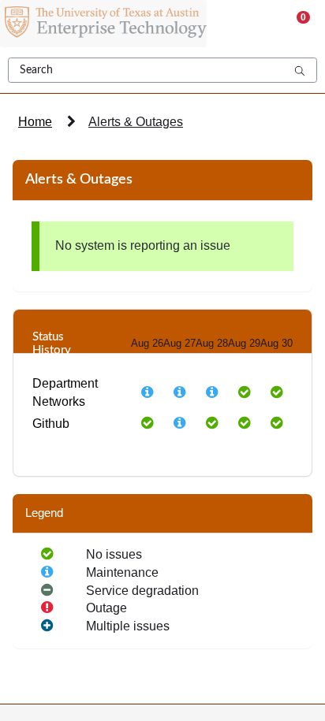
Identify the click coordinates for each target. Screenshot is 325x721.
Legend (44, 513)
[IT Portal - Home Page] (103, 23)
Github (50, 423)
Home (35, 121)
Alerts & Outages (135, 121)
